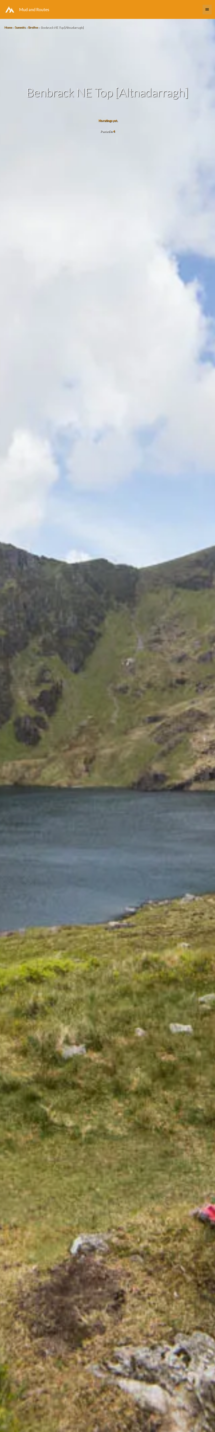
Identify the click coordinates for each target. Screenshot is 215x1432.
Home (8, 27)
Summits (20, 27)
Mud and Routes (34, 9)
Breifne (33, 27)
